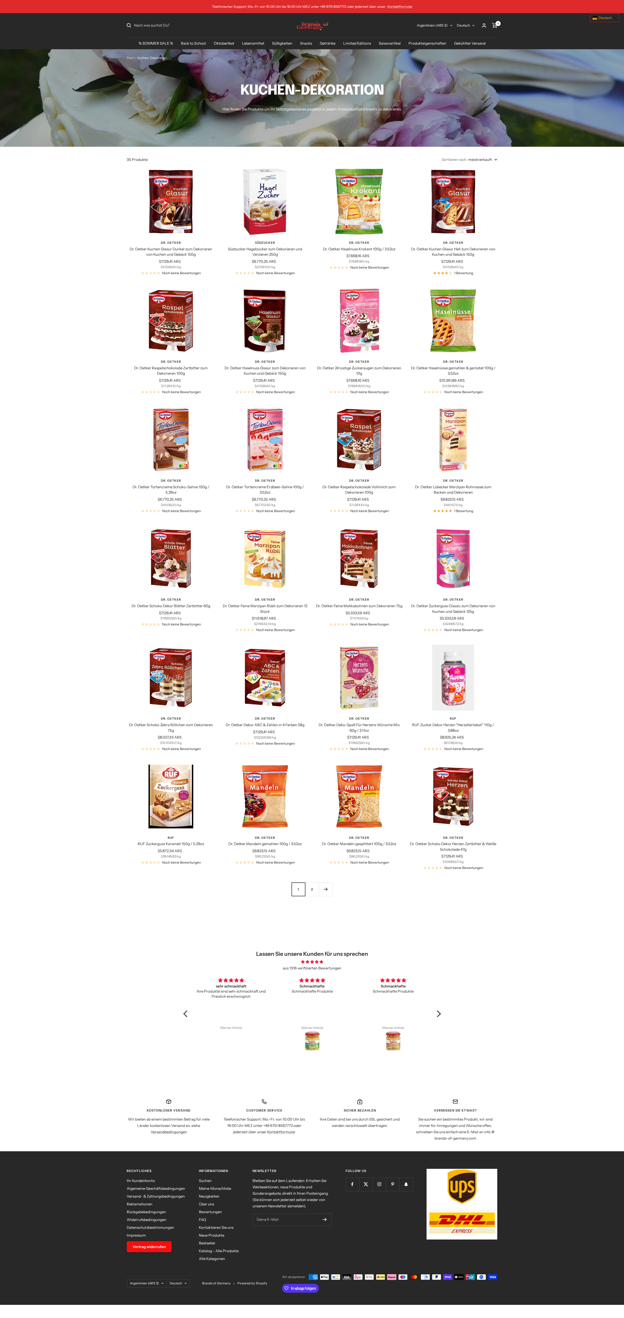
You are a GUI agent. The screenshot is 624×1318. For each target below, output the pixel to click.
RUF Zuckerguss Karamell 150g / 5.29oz (171, 843)
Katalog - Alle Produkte (219, 1251)
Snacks (306, 43)
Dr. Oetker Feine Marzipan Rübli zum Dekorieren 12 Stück (265, 609)
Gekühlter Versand (470, 43)
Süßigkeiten (282, 43)
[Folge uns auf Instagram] (379, 1184)
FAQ (202, 1219)
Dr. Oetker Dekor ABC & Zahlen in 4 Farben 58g (265, 724)
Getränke (327, 43)
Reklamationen (139, 1204)
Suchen (205, 1180)
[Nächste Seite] (325, 889)
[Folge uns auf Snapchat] (406, 1184)
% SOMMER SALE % (156, 43)
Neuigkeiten (209, 1196)
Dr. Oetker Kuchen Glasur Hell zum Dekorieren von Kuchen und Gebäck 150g (453, 252)
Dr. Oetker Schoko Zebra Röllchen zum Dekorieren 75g (171, 727)
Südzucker (265, 242)
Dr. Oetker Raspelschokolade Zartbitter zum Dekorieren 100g (171, 371)
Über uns (206, 1204)
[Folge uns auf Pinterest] (392, 1184)
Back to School (193, 43)
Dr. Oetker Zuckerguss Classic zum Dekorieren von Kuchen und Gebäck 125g (453, 609)
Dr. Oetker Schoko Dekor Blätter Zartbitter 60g (171, 606)
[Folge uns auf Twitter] (365, 1184)
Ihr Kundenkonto (141, 1180)
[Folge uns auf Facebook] (352, 1184)
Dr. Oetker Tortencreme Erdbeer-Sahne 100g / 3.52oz (265, 490)
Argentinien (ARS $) (432, 25)
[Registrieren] (325, 1219)
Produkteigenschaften (427, 43)
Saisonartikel (390, 43)
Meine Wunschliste (215, 1188)
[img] (312, 962)
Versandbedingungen (169, 1132)
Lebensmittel (253, 43)
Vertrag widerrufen (149, 1246)
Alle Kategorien (212, 1258)
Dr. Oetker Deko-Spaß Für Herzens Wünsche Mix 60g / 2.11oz (359, 727)
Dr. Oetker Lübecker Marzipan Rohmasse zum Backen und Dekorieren (453, 490)
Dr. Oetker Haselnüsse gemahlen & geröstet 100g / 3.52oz (453, 371)
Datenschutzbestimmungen (150, 1227)
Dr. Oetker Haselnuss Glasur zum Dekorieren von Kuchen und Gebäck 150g (265, 371)
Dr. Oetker (171, 242)
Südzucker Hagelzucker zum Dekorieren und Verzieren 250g (265, 252)
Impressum (136, 1235)
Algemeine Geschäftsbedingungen (156, 1188)
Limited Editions (357, 43)
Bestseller (207, 1243)
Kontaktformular (399, 6)
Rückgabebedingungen (146, 1212)
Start (130, 58)
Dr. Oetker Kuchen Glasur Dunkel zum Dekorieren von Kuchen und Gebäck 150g (171, 252)
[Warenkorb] (494, 25)
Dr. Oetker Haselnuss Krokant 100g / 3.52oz (359, 249)
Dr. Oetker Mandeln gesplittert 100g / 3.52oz (359, 843)
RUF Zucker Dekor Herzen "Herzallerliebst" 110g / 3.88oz (453, 727)
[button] (186, 1013)
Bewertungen (210, 1212)
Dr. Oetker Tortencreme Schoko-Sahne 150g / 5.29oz (171, 490)
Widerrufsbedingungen (146, 1219)
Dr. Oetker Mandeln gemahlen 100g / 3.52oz (265, 843)
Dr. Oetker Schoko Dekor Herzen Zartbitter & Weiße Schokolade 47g (453, 846)
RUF (453, 718)
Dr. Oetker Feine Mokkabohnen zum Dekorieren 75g (359, 606)
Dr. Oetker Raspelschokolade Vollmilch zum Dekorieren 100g (359, 490)
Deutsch (463, 25)
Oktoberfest (224, 43)
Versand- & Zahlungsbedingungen (156, 1196)
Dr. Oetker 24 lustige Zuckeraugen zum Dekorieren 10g (359, 371)
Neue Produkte (211, 1235)
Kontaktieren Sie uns (216, 1227)
